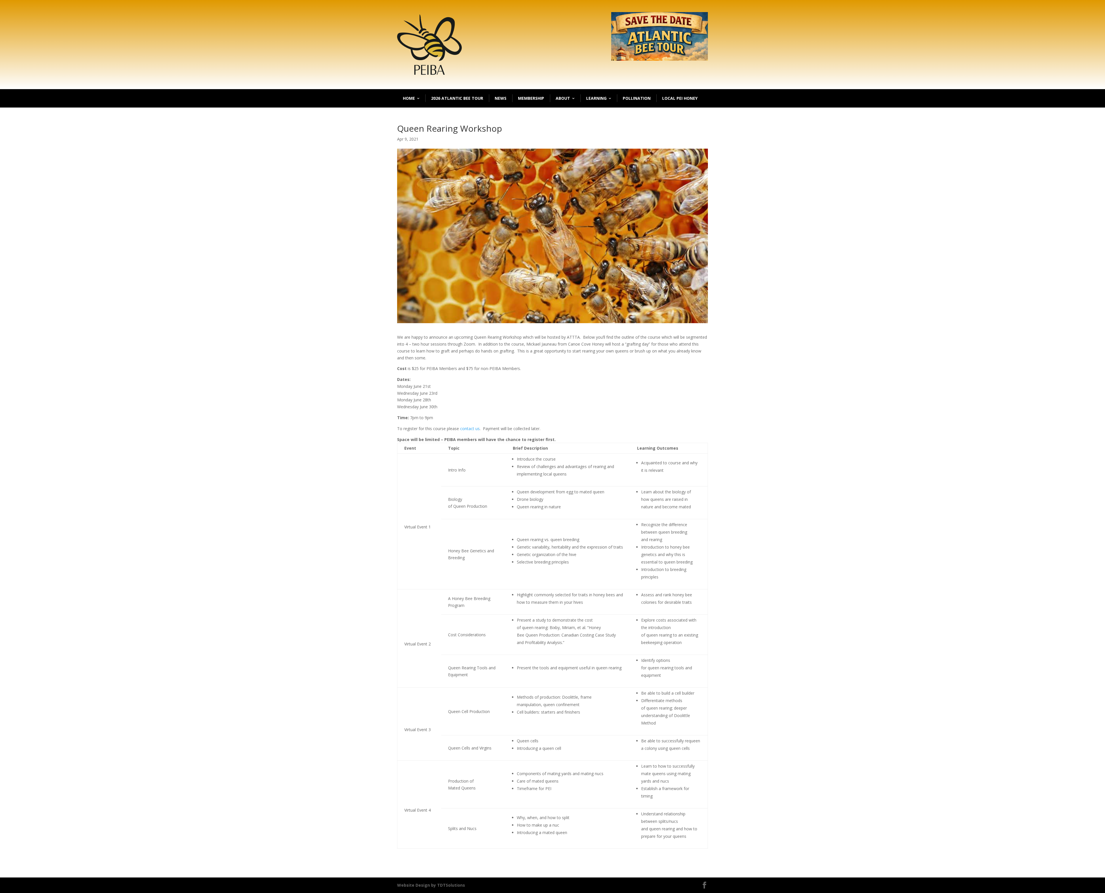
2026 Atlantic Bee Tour (457, 98)
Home (409, 98)
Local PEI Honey (680, 98)
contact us (470, 428)
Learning (596, 98)
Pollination (637, 98)
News (500, 98)
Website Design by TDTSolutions (431, 885)
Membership (531, 98)
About (563, 98)
